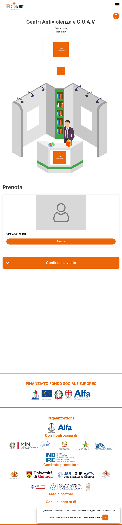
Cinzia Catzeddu (16, 233)
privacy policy (95, 517)
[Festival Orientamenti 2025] (15, 6)
